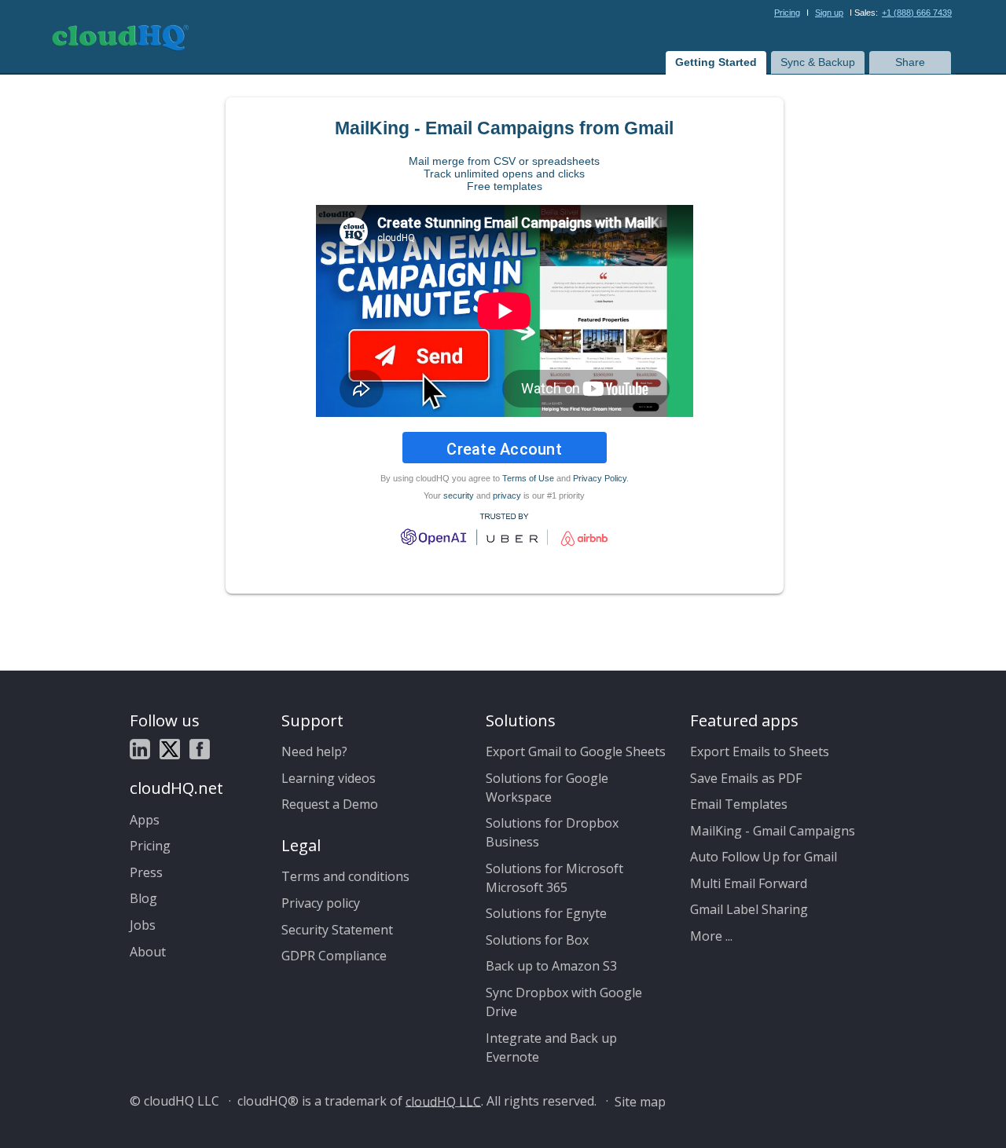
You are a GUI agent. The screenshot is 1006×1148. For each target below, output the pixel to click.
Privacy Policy (599, 478)
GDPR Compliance (334, 955)
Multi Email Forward (748, 883)
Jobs (143, 925)
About (148, 951)
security (458, 495)
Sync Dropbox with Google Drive (564, 1002)
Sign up (829, 12)
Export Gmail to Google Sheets (576, 751)
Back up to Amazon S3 (551, 965)
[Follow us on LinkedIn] (140, 748)
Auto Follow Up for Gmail (763, 856)
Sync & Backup (817, 62)
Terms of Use (528, 478)
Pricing (787, 12)
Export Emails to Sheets (759, 751)
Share (910, 62)
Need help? (314, 751)
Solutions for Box (537, 940)
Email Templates (739, 804)
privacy (507, 495)
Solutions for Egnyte (546, 913)
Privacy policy (320, 903)
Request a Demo (329, 804)
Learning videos (328, 778)
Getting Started (716, 62)
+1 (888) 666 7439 (917, 12)
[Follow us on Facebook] (199, 748)
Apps (145, 819)
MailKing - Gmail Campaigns (772, 830)
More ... (711, 936)
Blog (143, 898)
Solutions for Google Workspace (547, 788)
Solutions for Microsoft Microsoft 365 (554, 878)
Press (146, 872)
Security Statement (337, 929)
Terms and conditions (345, 876)
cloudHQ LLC (443, 1101)
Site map (640, 1101)
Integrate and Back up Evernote (551, 1047)
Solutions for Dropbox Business (552, 832)
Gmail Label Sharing (749, 909)
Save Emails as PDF (746, 778)
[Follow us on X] (170, 748)
